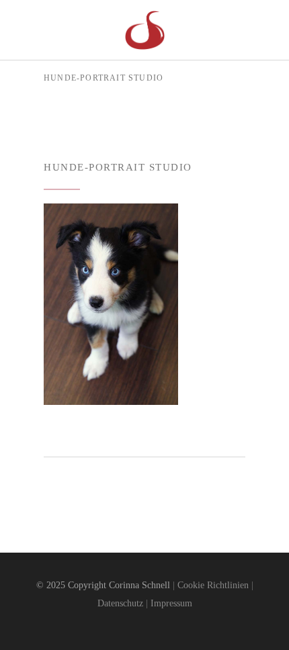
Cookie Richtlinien (213, 585)
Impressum (171, 603)
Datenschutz (120, 603)
